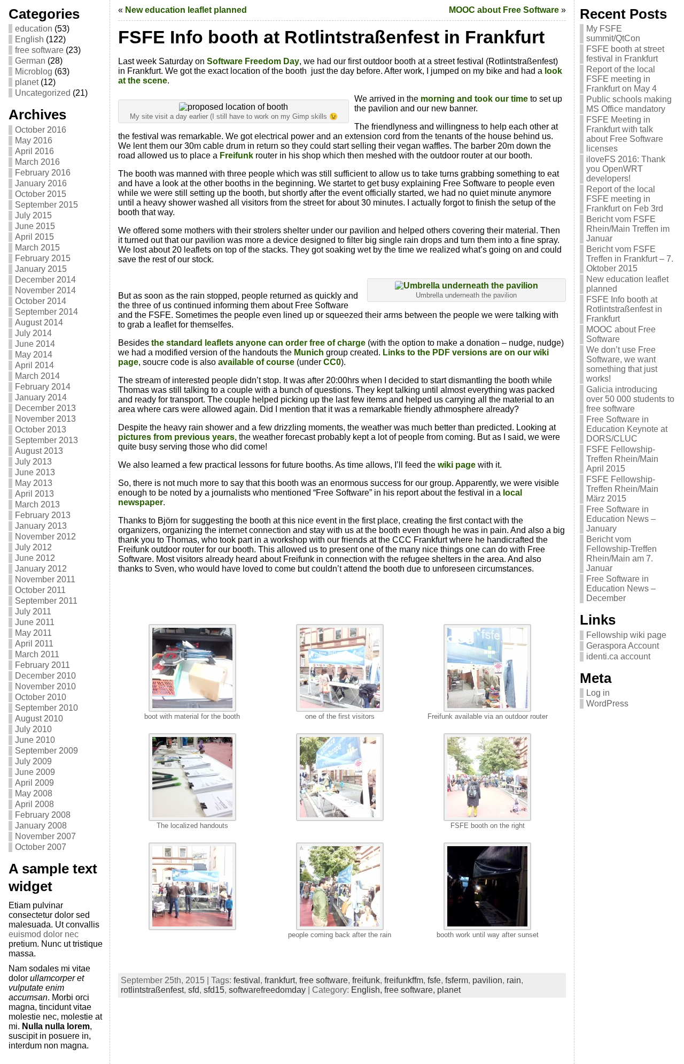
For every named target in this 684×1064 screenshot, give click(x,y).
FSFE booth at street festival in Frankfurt (625, 53)
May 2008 (33, 793)
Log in (598, 692)
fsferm (456, 980)
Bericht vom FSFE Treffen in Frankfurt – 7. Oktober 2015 (629, 259)
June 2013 (35, 472)
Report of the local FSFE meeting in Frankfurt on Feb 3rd (624, 199)
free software (39, 50)
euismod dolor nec (44, 934)
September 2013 (46, 440)
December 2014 (45, 279)
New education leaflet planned (186, 9)
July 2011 (33, 611)
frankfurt (280, 980)
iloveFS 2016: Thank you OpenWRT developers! (625, 169)
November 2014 (45, 290)
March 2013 (37, 504)
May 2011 (33, 632)
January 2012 (41, 568)
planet (26, 82)
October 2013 (40, 429)
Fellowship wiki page (626, 635)
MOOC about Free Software (504, 9)
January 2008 (41, 825)
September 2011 (46, 600)
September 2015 (46, 204)
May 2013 (33, 483)
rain (514, 980)
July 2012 (33, 547)
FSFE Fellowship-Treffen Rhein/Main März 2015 (622, 489)
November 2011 (45, 579)
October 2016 (40, 129)
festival (247, 980)
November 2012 (45, 536)
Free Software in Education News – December (621, 588)
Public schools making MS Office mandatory (629, 104)
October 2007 (40, 847)
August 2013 (39, 450)
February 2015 (43, 258)
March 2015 (37, 247)
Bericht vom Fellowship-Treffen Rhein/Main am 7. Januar (621, 554)
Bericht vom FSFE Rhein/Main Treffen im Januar (628, 229)
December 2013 (45, 408)
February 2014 (43, 386)
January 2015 (41, 268)
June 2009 (35, 772)
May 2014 (33, 354)
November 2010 (45, 686)
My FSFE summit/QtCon (613, 33)
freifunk (366, 980)
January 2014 (41, 397)
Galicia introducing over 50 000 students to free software (630, 399)
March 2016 (37, 161)
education (33, 28)
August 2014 (39, 322)
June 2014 (35, 343)
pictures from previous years (176, 437)
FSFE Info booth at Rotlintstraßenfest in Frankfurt (624, 309)
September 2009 (46, 750)
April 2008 (34, 804)
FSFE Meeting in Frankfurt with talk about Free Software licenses (624, 134)
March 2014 (37, 376)
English (29, 39)
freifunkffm (403, 980)
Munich (310, 352)
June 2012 (35, 558)
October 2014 (40, 301)
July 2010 (33, 729)
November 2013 (45, 418)
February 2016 (43, 172)
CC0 (332, 362)
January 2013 (41, 525)
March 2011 (37, 654)
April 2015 (34, 236)
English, (367, 989)
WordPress (607, 703)
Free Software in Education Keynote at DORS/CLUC (626, 429)
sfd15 (214, 989)
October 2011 (40, 590)
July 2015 (33, 215)
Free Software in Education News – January (621, 519)
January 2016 (41, 183)
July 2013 (33, 461)
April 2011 (34, 643)
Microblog (33, 71)
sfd (193, 989)
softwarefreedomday (267, 989)
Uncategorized (43, 92)
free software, (410, 989)
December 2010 (45, 675)
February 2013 (43, 515)
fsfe (434, 980)
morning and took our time (474, 98)
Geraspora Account (622, 645)
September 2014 (46, 311)
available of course (256, 362)
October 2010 (40, 697)
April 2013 (34, 493)
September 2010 (46, 707)
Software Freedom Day (253, 61)
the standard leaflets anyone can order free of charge (258, 342)
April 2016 (34, 151)
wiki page (457, 464)
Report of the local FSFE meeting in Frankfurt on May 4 (621, 79)
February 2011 (42, 665)
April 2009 (34, 782)
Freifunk (237, 155)
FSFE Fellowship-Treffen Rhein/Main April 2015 (622, 459)
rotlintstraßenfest (152, 989)
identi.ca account (618, 656)
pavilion (487, 980)
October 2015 (40, 194)
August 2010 (39, 718)
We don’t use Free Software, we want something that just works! (621, 364)
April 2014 (34, 365)
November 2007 (45, 836)
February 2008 (43, 814)
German (30, 60)
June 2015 (35, 226)
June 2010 (35, 739)
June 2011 (35, 622)
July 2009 (33, 761)
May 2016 (33, 140)
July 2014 (33, 333)
